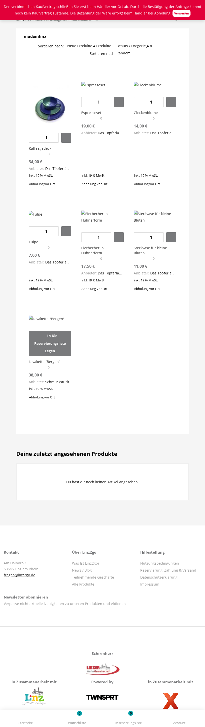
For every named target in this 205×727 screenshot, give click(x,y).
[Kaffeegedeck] (50, 102)
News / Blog (82, 570)
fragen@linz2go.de (19, 575)
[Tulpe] (35, 213)
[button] (128, 719)
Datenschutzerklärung (159, 577)
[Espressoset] (93, 84)
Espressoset (91, 112)
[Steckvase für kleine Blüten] (155, 216)
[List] (32, 53)
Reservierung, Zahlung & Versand (168, 570)
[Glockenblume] (148, 84)
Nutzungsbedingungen (159, 563)
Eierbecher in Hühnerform (92, 250)
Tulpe (33, 242)
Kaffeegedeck (40, 148)
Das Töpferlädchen (61, 168)
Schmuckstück (57, 381)
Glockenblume (146, 112)
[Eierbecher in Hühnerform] (102, 216)
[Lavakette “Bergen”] (46, 318)
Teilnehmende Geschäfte (93, 577)
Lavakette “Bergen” (44, 361)
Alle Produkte (83, 584)
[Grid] (25, 53)
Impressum (149, 584)
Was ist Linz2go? (85, 563)
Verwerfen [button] (181, 13)
